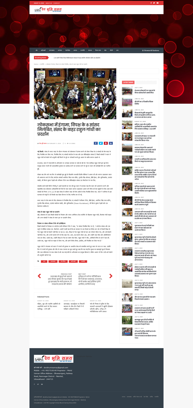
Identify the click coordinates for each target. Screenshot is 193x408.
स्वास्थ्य (90, 50)
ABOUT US (49, 3)
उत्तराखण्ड (51, 50)
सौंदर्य (111, 50)
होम (37, 50)
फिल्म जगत (98, 50)
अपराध (75, 50)
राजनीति (82, 50)
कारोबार (60, 50)
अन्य (117, 50)
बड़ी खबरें (43, 50)
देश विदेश (67, 50)
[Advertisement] (96, 30)
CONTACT (56, 3)
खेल (105, 50)
